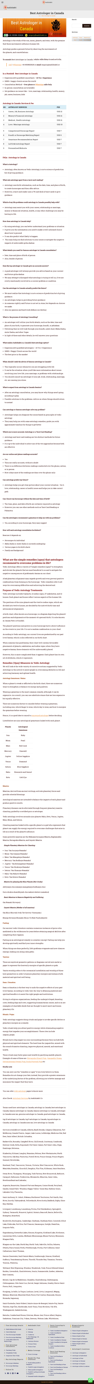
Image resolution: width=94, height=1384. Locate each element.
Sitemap (30, 1332)
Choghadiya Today (11, 1353)
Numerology (87, 37)
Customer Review (33, 1341)
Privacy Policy (32, 1344)
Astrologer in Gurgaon (78, 1363)
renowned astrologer (40, 715)
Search (86, 26)
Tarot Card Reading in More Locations (57, 1374)
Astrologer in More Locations (80, 1366)
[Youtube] (17, 1373)
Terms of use (32, 1346)
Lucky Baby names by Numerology (11, 1340)
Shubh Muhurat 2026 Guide (13, 1329)
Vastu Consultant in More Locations (56, 1347)
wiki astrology (20, 1091)
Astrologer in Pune (77, 1358)
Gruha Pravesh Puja (34, 1061)
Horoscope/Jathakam (12, 1363)
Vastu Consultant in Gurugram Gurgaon (57, 1343)
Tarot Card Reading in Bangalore (55, 1357)
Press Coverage (32, 1354)
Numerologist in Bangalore (80, 1330)
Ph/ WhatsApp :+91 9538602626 (32, 1337)
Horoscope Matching (12, 1366)
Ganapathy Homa (54, 1058)
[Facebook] (8, 1373)
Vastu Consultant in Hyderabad (54, 1333)
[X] (5, 1373)
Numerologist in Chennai (79, 1339)
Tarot (75, 40)
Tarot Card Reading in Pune (58, 1364)
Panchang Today (11, 1350)
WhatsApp (17, 65)
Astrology (75, 37)
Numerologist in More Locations (77, 1344)
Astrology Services (20, 1098)
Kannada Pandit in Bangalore (36, 1376)
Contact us (31, 1334)
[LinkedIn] (12, 1373)
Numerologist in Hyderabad (80, 1333)
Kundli (80, 40)
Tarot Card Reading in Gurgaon (55, 1370)
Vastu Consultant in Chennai (58, 1340)
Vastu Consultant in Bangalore (58, 1330)
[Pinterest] (15, 1373)
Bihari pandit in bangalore (35, 1370)
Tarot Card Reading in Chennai (59, 1367)
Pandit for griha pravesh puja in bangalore (35, 1372)
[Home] (39, 15)
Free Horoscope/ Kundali (13, 1334)
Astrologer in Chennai (78, 1361)
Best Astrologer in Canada (48, 15)
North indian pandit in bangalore (33, 1363)
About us (30, 1329)
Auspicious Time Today (12, 1355)
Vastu (80, 37)
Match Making (87, 40)
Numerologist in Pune (78, 1336)
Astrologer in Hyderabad (79, 1355)
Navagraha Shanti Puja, (37, 1058)
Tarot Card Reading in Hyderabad (55, 1361)
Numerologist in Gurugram (80, 1341)
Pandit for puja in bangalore (36, 1367)
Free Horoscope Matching (13, 1337)
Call (10, 65)
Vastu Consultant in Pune (57, 1337)
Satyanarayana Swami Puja (14, 1061)
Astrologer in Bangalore (79, 1353)
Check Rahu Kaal (11, 1332)
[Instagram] (10, 1373)
